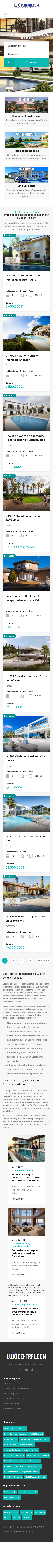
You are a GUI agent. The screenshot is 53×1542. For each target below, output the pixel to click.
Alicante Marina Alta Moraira (38, 1455)
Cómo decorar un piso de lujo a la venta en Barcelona (25, 1253)
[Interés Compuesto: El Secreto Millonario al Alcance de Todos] (26, 1295)
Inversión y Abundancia (26, 1304)
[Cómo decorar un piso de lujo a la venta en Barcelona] (26, 1234)
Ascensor (16, 1518)
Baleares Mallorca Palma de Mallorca (34, 1439)
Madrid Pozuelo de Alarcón (35, 1477)
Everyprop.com (12, 1394)
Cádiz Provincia (10, 1445)
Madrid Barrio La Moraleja (14, 1455)
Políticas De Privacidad (16, 1404)
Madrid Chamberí (36, 1434)
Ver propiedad (26, 264)
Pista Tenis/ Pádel (11, 1512)
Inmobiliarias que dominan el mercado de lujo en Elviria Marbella (26, 1177)
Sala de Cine (40, 1512)
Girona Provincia (10, 1439)
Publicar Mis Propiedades (26, 14)
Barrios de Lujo (22, 1243)
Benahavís (8, 1466)
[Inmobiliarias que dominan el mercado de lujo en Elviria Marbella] (26, 1161)
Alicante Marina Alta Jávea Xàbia (28, 1466)
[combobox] (26, 46)
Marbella (22, 1428)
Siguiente (43, 961)
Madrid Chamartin (26, 1445)
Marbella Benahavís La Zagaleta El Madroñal (21, 1472)
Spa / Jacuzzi (26, 1512)
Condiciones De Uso (14, 1399)
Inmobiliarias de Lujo (24, 1170)
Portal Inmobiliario (13, 1408)
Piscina (7, 1518)
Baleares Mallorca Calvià (30, 1461)
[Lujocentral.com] (26, 8)
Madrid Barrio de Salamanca (15, 1434)
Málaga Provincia (10, 1461)
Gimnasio (26, 1518)
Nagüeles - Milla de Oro (13, 1477)
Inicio (7, 1384)
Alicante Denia (9, 1428)
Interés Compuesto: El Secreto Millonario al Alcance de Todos (25, 1311)
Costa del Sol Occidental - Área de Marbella (20, 1450)
